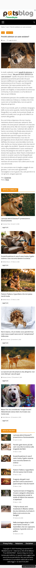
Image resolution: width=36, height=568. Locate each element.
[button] (34, 22)
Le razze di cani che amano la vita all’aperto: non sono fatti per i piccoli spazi (18, 373)
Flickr (7, 180)
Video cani (9, 32)
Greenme (7, 178)
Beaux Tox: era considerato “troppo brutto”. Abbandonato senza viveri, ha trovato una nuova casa (16, 412)
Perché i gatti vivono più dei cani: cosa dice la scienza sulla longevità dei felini (23, 447)
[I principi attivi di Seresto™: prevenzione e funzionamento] (18, 204)
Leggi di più (5, 227)
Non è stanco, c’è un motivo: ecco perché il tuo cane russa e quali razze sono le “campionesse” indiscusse (17, 334)
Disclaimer (29, 543)
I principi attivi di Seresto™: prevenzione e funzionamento (23, 436)
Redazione (19, 543)
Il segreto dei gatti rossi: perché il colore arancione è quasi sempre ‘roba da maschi (23, 481)
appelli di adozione (25, 72)
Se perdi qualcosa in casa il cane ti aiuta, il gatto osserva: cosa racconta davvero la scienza (17, 257)
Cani (3, 32)
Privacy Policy (7, 543)
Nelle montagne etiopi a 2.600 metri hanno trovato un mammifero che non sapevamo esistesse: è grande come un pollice (24, 526)
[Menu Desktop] (3, 22)
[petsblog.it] (18, 14)
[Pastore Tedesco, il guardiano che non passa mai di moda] (18, 280)
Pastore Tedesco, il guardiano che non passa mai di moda (23, 471)
